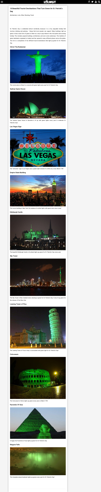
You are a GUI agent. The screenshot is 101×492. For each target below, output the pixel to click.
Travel (32, 15)
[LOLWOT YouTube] (96, 2)
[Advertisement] (38, 21)
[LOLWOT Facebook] (89, 2)
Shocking (27, 15)
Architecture (13, 15)
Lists (18, 15)
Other (22, 15)
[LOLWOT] (50, 1)
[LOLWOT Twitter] (92, 2)
